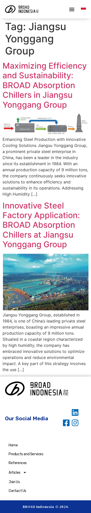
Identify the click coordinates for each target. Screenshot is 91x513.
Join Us (14, 482)
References (18, 463)
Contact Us (17, 491)
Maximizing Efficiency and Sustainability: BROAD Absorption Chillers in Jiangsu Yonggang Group (45, 85)
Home (13, 445)
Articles (14, 472)
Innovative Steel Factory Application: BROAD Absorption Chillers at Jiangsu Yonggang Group (41, 225)
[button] (71, 9)
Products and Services (26, 454)
